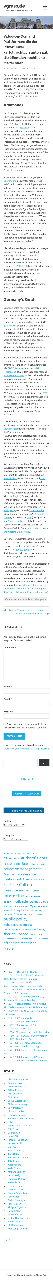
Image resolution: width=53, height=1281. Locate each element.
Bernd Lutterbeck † (18, 1100)
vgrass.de (14, 6)
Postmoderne (21, 913)
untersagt (25, 127)
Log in (7, 1239)
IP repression (30, 896)
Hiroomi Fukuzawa (17, 1139)
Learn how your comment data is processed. (26, 748)
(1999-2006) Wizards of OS (22, 1024)
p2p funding (22, 910)
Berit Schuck (14, 1096)
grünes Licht (10, 325)
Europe (27, 879)
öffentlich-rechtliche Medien (18, 599)
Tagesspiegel (22, 549)
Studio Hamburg (16, 520)
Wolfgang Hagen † (17, 1228)
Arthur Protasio (16, 1089)
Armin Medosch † (17, 1086)
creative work (13, 879)
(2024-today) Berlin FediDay (22, 971)
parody (33, 910)
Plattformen (8, 914)
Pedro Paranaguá (16, 1200)
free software (13, 890)
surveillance (9, 938)
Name (8, 686)
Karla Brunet (14, 1168)
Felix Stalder (14, 1128)
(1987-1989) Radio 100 (20, 1039)
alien (34, 853)
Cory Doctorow (15, 1107)
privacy (39, 914)
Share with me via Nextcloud (26, 810)
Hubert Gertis (15, 1143)
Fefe (10, 1121)
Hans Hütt (13, 1136)
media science (23, 901)
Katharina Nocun (16, 1171)
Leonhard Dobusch (17, 1178)
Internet (12, 895)
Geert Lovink (14, 1132)
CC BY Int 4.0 (26, 778)
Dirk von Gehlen (16, 1111)
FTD (45, 392)
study (39, 934)
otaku (6, 910)
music (38, 901)
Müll (45, 901)
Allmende (10, 858)
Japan (7, 901)
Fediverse (38, 879)
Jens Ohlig (13, 1153)
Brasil (26, 863)
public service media (18, 924)
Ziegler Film (37, 510)
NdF (29, 517)
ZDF (42, 478)
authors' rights (34, 857)
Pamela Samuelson (18, 1192)
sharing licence (16, 934)
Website (8, 711)
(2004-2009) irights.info (20, 1017)
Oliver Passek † (16, 1185)
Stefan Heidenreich (18, 1217)
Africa (29, 853)
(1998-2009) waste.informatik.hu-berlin (28, 1031)
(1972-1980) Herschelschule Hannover (28, 1060)
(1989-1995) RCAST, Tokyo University (27, 1035)
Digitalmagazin (11, 428)
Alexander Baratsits (18, 1079)
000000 (21, 853)
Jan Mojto (14, 496)
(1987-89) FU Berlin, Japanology (24, 1042)
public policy (40, 599)
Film (6, 885)
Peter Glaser (14, 1203)
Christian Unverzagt (18, 1104)
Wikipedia (43, 938)
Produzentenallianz (14, 375)
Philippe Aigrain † (17, 1207)
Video (35, 939)
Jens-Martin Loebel (18, 1157)
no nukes (24, 906)
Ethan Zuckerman (17, 1114)
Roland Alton (14, 1210)
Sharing (41, 929)
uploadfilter (26, 938)
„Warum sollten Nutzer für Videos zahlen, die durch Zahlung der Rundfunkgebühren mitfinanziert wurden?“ (26, 588)
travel (17, 939)
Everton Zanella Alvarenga (21, 1118)
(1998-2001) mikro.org (19, 1028)
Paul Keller (13, 1196)
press (32, 914)
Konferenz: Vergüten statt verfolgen (24, 609)
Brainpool (9, 510)
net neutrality (11, 906)
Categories (9, 835)
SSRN (32, 934)
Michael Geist (15, 1182)
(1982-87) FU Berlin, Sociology (23, 1046)
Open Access (38, 906)
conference (27, 874)
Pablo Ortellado (16, 1189)
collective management (22, 869)
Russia (33, 929)
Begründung (10, 180)
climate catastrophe (39, 864)
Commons (10, 874)
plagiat (41, 910)
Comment (10, 647)
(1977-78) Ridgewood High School (25, 1056)
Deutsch (26, 68)
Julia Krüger (14, 1160)
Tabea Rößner (15, 1214)
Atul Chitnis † (15, 1093)
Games (36, 890)
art (18, 858)
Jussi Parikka (14, 1164)
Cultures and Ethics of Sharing (32, 613)
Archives (8, 821)
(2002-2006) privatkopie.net (22, 1021)
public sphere (12, 929)
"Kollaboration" (10, 853)
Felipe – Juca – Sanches (20, 1125)
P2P (13, 910)
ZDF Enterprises (16, 368)
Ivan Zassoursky (16, 1150)
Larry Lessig (14, 1175)
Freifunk (28, 890)
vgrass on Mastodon (26, 794)
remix (25, 929)
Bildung (8, 863)
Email (8, 698)
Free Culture (21, 884)
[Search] (44, 762)
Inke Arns (13, 1146)
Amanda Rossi (15, 1082)
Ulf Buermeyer (15, 1224)
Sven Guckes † (15, 1221)
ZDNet (19, 265)
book (17, 863)
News (33, 68)
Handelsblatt (10, 478)
